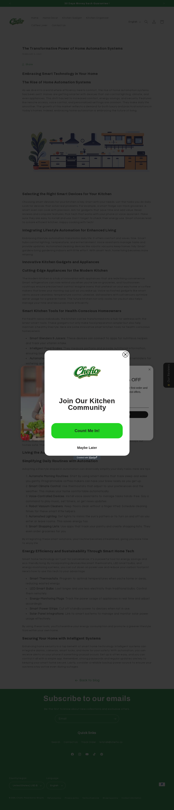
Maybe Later (87, 448)
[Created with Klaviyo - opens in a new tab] (87, 458)
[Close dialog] (125, 354)
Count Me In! (87, 430)
